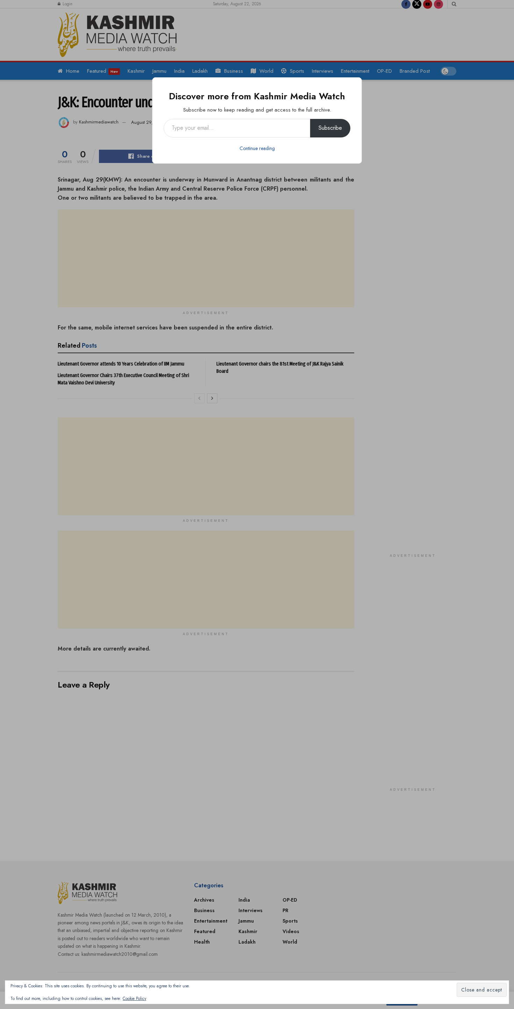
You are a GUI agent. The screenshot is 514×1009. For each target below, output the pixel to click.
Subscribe (330, 128)
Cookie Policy (134, 998)
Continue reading (257, 148)
